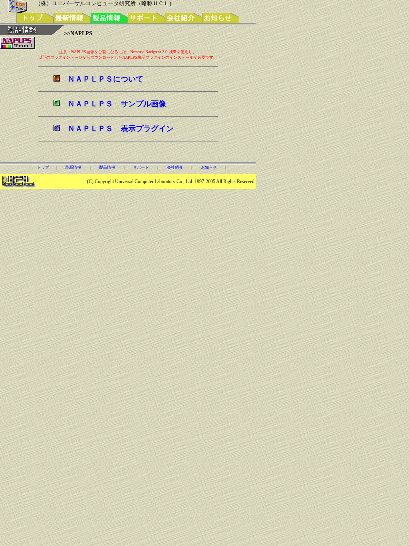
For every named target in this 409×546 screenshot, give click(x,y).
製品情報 (107, 167)
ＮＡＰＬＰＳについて (105, 79)
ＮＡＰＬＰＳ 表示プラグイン (121, 128)
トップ (43, 167)
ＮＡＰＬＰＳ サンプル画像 (117, 104)
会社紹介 (175, 167)
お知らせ (209, 167)
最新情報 (73, 167)
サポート (141, 167)
